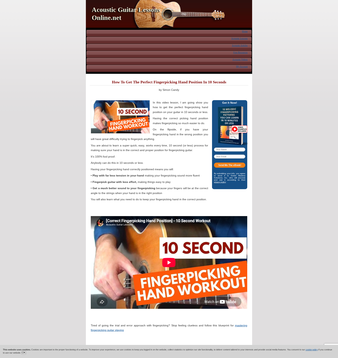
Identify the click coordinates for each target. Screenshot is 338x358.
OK (24, 352)
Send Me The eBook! (229, 165)
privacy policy (220, 182)
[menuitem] (245, 31)
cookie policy (312, 349)
